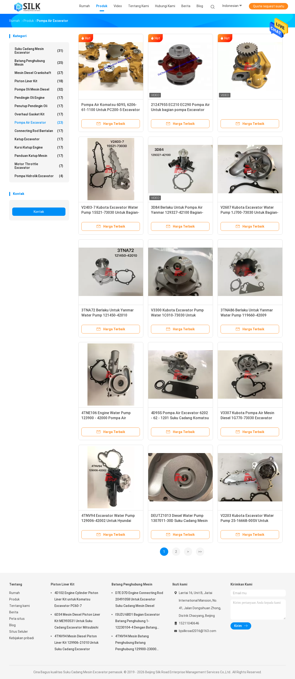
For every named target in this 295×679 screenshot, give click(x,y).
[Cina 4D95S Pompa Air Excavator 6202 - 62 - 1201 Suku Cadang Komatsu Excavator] (180, 374)
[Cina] (250, 66)
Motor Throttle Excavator (39, 166)
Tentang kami (19, 606)
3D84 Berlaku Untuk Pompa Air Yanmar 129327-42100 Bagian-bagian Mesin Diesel (177, 212)
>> (200, 551)
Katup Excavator (39, 139)
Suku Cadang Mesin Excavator (39, 50)
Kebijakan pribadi (21, 638)
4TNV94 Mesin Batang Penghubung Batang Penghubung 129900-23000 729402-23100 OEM (135, 643)
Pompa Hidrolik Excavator (39, 176)
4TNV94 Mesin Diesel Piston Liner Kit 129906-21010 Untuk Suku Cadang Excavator (76, 642)
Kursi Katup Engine (39, 147)
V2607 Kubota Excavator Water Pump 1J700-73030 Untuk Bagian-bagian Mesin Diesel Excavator (249, 212)
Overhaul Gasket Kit (39, 114)
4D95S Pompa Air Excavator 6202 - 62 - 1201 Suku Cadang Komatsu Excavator (180, 418)
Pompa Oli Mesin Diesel (39, 89)
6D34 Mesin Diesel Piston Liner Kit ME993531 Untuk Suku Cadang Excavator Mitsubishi (77, 621)
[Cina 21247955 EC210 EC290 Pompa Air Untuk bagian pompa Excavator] (180, 66)
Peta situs (17, 618)
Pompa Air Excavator (39, 122)
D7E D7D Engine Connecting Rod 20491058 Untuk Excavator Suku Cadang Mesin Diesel (139, 599)
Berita (13, 612)
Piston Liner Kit (39, 81)
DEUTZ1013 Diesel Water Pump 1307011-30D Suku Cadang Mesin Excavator (179, 520)
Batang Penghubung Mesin (39, 62)
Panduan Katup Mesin (39, 156)
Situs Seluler (18, 631)
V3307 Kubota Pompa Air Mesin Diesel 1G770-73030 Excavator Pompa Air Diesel (247, 418)
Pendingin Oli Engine (39, 98)
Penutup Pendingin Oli (39, 106)
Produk (14, 599)
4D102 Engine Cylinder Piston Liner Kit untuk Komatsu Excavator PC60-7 (76, 599)
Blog (12, 625)
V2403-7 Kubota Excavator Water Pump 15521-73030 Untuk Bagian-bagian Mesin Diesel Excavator (110, 212)
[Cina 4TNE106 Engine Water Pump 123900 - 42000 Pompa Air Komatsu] (111, 374)
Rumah (14, 593)
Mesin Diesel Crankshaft (39, 73)
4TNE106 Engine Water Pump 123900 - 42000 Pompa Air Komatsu (106, 418)
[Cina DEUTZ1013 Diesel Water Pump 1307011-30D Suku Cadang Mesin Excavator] (180, 477)
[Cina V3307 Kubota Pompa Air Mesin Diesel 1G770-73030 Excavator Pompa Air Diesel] (250, 374)
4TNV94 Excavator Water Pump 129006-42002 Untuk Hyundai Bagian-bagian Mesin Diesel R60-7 (110, 520)
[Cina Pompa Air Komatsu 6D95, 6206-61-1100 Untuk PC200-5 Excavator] (111, 66)
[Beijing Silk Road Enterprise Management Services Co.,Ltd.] (27, 6)
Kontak (39, 212)
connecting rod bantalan (39, 131)
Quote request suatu (268, 6)
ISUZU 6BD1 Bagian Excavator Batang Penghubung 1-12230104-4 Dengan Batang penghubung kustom (137, 622)
